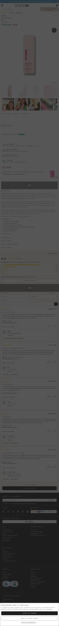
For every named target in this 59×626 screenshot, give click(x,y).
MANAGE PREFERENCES (28, 622)
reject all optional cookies (29, 618)
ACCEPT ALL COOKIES (29, 613)
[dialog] (29, 614)
